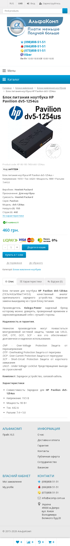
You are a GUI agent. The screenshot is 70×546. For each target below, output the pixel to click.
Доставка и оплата (49, 440)
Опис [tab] (11, 281)
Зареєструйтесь (51, 3)
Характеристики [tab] (32, 281)
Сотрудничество (47, 462)
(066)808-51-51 (35, 46)
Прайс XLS (8, 434)
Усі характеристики (13, 215)
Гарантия (43, 445)
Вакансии (43, 467)
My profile (8, 487)
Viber (28, 55)
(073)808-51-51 (35, 50)
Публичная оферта (49, 456)
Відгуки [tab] (57, 281)
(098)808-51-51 (35, 42)
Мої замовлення (12, 481)
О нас (41, 434)
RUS (12, 3)
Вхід (33, 3)
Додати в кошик (36, 247)
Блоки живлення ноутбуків (27, 269)
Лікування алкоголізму (45, 531)
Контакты (43, 451)
